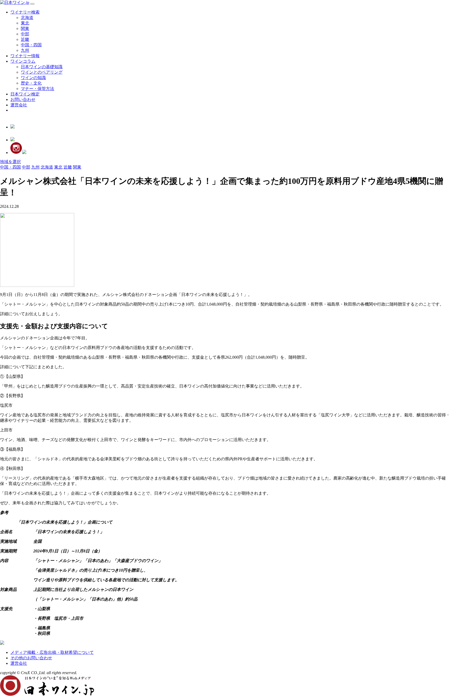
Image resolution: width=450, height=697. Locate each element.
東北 (25, 23)
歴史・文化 (31, 83)
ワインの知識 (33, 77)
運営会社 (18, 105)
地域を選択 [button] (10, 161)
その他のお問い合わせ (31, 658)
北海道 (27, 17)
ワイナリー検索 (25, 12)
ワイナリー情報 (25, 56)
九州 (25, 50)
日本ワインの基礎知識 (42, 66)
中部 (25, 34)
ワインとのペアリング (42, 72)
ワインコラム (22, 61)
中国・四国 (31, 45)
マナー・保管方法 (37, 88)
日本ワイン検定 (25, 94)
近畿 (25, 39)
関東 (25, 28)
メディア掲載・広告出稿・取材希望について (52, 652)
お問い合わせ (22, 99)
